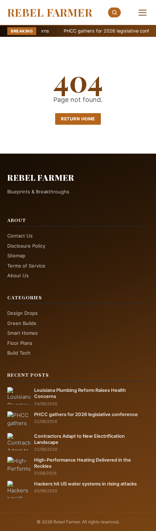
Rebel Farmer (50, 12)
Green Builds (21, 323)
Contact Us (20, 236)
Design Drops (22, 313)
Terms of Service (26, 266)
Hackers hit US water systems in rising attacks (85, 484)
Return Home (78, 118)
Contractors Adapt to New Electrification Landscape (79, 439)
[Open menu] (142, 13)
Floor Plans (19, 343)
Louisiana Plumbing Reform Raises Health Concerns (80, 393)
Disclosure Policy (26, 246)
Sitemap (16, 255)
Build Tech (18, 353)
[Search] (114, 12)
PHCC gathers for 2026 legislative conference (98, 31)
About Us (18, 275)
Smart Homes (22, 333)
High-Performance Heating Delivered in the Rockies (82, 463)
